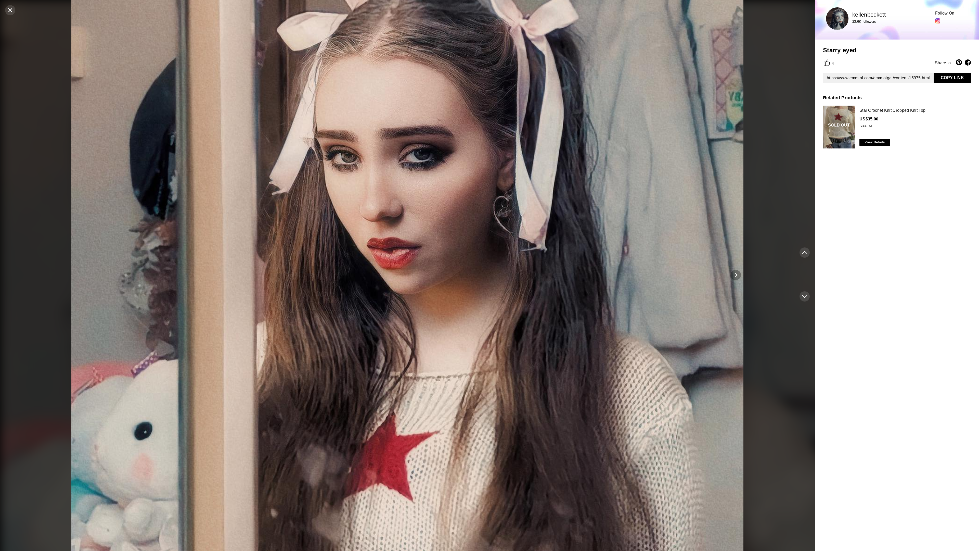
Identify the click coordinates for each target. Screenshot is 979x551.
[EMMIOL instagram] (937, 20)
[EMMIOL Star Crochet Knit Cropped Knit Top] (896, 127)
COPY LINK (952, 78)
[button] (736, 275)
